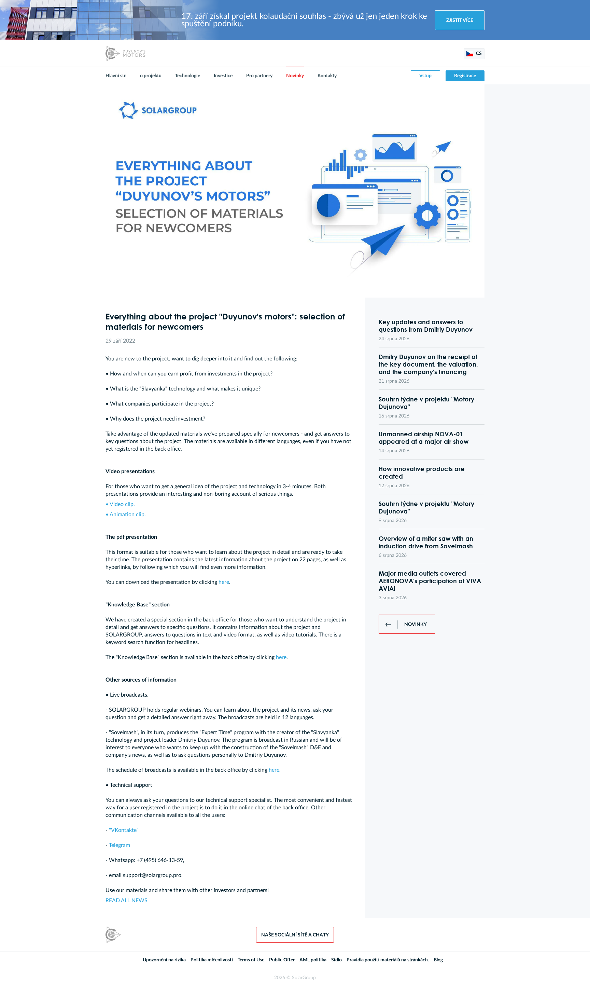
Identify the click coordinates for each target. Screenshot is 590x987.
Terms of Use (251, 960)
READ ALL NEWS (127, 900)
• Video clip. (120, 504)
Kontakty (327, 75)
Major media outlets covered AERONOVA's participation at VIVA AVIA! (430, 581)
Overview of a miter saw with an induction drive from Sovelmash (426, 542)
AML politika (312, 960)
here (224, 582)
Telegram (119, 845)
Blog (438, 960)
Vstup (425, 75)
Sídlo (336, 960)
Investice (223, 75)
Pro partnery (259, 75)
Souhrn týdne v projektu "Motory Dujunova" (426, 402)
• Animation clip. (126, 514)
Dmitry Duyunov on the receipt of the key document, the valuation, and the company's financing (428, 364)
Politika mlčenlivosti (212, 960)
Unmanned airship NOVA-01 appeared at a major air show (423, 437)
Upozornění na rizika (164, 960)
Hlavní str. (116, 75)
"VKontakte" (124, 830)
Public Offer (282, 960)
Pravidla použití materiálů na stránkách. (388, 960)
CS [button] (478, 53)
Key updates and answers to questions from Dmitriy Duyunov (426, 325)
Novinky (295, 75)
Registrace (465, 75)
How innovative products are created (422, 472)
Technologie (187, 75)
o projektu (150, 75)
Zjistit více (459, 20)
